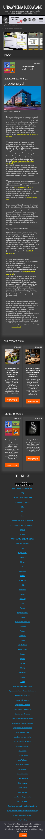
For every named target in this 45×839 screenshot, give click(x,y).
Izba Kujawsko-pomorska (22, 797)
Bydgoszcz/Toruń (22, 613)
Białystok (23, 557)
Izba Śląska (22, 751)
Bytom (22, 659)
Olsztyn (22, 603)
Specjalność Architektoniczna (22, 686)
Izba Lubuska (22, 788)
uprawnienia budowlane (23, 187)
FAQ (22, 493)
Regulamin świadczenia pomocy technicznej (22, 811)
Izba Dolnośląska (22, 801)
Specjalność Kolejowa (22, 714)
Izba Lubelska (22, 792)
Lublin (22, 576)
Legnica (22, 677)
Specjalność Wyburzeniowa (22, 728)
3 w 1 (22, 511)
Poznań (22, 608)
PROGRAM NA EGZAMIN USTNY (22, 539)
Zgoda (23, 835)
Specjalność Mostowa (22, 705)
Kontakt (22, 534)
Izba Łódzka (22, 783)
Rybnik (22, 663)
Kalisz (22, 682)
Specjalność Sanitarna (22, 695)
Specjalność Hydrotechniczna (22, 718)
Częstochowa (22, 645)
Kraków (22, 585)
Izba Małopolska (22, 778)
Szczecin (23, 626)
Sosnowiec (22, 636)
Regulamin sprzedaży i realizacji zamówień (22, 806)
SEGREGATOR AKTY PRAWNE (22, 520)
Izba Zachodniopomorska (22, 737)
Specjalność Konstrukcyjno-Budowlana (22, 691)
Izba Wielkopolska (22, 732)
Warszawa (22, 571)
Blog (22, 548)
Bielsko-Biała (22, 649)
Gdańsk (22, 617)
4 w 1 (22, 516)
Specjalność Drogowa (22, 700)
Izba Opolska (22, 769)
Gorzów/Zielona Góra (22, 622)
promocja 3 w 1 (16, 327)
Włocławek (22, 672)
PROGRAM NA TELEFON (22, 502)
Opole (22, 594)
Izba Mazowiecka (22, 774)
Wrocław (23, 599)
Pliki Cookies (22, 820)
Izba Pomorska (23, 755)
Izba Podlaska (22, 760)
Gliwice (22, 640)
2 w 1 (22, 507)
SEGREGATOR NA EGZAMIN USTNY (22, 525)
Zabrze (22, 654)
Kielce (22, 562)
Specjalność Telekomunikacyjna (23, 723)
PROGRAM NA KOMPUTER (22, 497)
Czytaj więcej (12, 400)
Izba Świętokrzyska (22, 746)
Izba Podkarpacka (22, 765)
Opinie (22, 530)
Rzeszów (22, 580)
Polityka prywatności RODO (22, 815)
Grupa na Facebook (22, 544)
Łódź (22, 567)
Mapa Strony (22, 553)
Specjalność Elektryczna (22, 709)
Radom (22, 631)
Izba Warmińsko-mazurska (23, 742)
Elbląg (22, 668)
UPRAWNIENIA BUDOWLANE (22, 488)
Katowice (22, 590)
